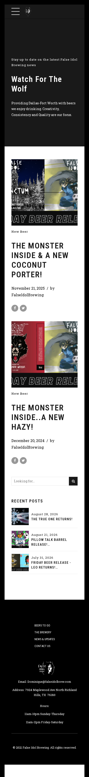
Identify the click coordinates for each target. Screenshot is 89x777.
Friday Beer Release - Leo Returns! (51, 565)
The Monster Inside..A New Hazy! (38, 417)
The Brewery (42, 632)
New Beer (19, 231)
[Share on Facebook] (14, 308)
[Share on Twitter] (23, 308)
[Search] (73, 481)
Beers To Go (42, 625)
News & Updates (44, 639)
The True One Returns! (52, 519)
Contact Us (42, 646)
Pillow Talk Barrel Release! (49, 542)
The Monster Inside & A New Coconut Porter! (40, 260)
